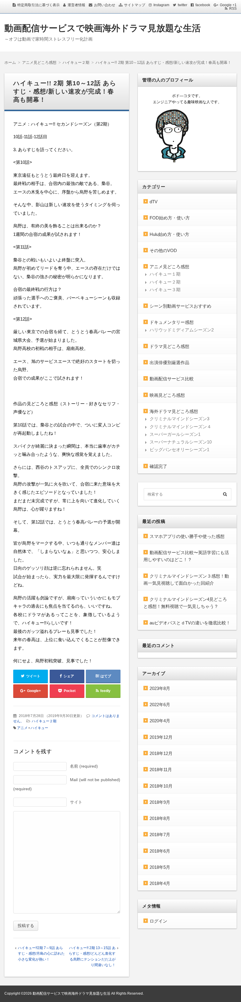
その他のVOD (163, 250)
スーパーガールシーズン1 (175, 434)
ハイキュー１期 (165, 273)
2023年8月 (160, 688)
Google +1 (228, 5)
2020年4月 (160, 720)
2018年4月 (160, 883)
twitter (182, 5)
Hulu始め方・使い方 (169, 234)
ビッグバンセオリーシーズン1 (179, 449)
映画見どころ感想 (167, 395)
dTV (154, 201)
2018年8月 (160, 818)
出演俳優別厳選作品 (169, 362)
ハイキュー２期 (44, 721)
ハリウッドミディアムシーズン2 (182, 329)
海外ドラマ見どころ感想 (174, 411)
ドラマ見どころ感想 (169, 346)
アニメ (22, 728)
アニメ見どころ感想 (169, 266)
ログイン (158, 920)
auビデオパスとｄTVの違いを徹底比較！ (190, 622)
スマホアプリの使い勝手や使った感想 (187, 536)
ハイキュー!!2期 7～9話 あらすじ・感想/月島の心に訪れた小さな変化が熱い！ (41, 953)
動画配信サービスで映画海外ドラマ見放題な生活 (102, 28)
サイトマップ (134, 5)
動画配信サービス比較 (172, 378)
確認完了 (158, 466)
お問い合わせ (104, 5)
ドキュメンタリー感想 (172, 322)
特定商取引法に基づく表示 (38, 5)
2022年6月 (160, 704)
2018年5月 (160, 867)
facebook (202, 5)
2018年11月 (161, 769)
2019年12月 (161, 737)
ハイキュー (39, 728)
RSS (233, 8)
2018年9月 (160, 802)
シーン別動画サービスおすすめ (180, 306)
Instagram (161, 5)
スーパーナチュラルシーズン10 (181, 441)
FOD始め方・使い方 (170, 217)
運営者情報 (76, 5)
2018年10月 (161, 785)
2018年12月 (161, 753)
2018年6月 (160, 850)
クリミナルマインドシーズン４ (180, 426)
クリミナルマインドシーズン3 (179, 418)
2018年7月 (160, 834)
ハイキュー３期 (165, 289)
